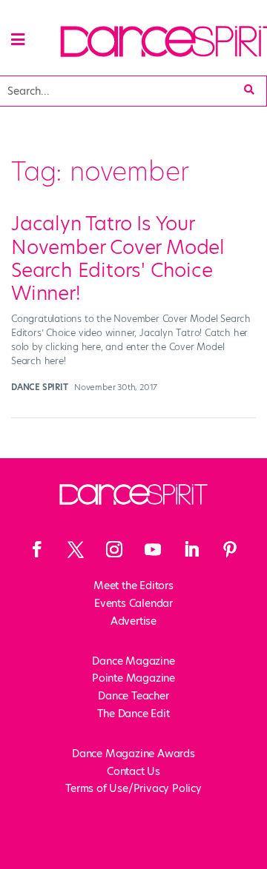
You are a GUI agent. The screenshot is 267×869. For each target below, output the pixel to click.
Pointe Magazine (133, 678)
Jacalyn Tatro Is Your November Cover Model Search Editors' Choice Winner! (118, 258)
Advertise (133, 621)
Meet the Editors (133, 585)
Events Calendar (133, 603)
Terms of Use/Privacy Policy (133, 788)
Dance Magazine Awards (133, 753)
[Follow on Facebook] (37, 549)
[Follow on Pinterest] (230, 549)
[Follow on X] (75, 549)
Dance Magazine (133, 661)
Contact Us (133, 771)
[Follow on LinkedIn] (191, 549)
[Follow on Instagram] (114, 549)
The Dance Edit (133, 713)
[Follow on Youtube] (152, 549)
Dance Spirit (39, 387)
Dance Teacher (133, 695)
